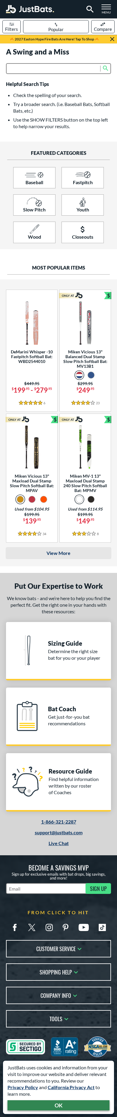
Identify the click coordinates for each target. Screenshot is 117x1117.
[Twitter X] (31, 927)
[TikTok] (102, 927)
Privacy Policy (23, 1087)
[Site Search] (89, 9)
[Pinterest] (65, 927)
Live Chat (59, 843)
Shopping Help (56, 971)
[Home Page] (30, 9)
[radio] (79, 375)
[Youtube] (84, 927)
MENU (108, 11)
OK (59, 1105)
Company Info (55, 995)
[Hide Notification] (112, 39)
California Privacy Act (71, 1087)
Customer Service (56, 948)
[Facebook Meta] (14, 927)
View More (58, 553)
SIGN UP (98, 888)
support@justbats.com (58, 832)
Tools (56, 1018)
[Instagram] (49, 927)
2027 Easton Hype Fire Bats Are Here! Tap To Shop (54, 39)
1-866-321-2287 (58, 821)
